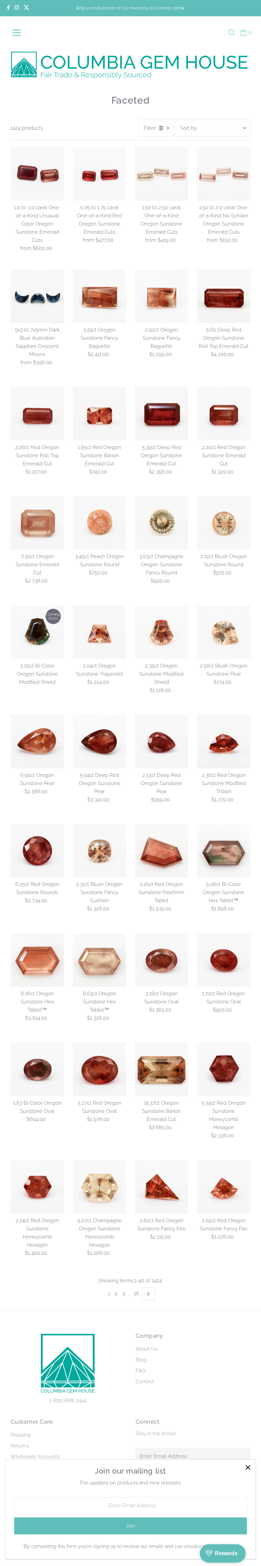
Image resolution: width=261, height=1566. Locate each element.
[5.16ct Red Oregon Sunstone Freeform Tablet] (162, 851)
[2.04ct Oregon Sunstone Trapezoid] (99, 632)
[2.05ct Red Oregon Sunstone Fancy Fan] (223, 1187)
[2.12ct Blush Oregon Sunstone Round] (223, 523)
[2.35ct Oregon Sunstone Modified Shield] (162, 632)
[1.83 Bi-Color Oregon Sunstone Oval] (37, 1069)
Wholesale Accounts (35, 1457)
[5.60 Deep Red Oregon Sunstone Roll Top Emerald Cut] (223, 296)
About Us (146, 1349)
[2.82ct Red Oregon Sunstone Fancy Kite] (162, 1187)
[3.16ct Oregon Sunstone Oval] (162, 960)
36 (136, 1294)
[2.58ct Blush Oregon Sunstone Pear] (223, 632)
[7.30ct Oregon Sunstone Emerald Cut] (37, 523)
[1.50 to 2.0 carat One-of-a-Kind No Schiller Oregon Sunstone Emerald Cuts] (223, 174)
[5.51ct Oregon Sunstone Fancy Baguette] (99, 296)
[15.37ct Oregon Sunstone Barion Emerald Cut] (162, 1069)
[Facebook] (8, 8)
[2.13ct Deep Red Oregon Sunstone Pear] (162, 741)
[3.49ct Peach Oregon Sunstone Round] (99, 523)
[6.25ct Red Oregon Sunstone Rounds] (37, 851)
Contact (145, 1381)
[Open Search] (232, 33)
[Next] (183, 8)
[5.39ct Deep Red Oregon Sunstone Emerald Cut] (162, 414)
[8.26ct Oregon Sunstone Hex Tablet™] (37, 960)
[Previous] (78, 8)
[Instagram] (17, 8)
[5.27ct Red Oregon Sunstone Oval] (99, 1069)
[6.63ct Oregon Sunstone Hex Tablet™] (99, 960)
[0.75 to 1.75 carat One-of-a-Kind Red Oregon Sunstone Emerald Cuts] (99, 174)
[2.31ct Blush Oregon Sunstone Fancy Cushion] (99, 851)
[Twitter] (26, 8)
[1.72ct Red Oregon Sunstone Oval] (223, 960)
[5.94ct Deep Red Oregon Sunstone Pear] (99, 741)
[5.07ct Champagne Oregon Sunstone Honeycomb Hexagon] (99, 1187)
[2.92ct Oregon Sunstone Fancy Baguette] (162, 296)
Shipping (21, 1435)
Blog (141, 1360)
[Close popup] (248, 1467)
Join (130, 1526)
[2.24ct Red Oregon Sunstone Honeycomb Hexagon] (37, 1187)
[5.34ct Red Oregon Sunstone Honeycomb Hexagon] (223, 1069)
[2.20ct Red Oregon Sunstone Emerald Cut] (223, 414)
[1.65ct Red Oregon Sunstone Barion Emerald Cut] (99, 414)
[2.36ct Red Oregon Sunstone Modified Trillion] (223, 741)
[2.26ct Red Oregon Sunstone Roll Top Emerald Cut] (37, 414)
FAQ (140, 1371)
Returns (20, 1446)
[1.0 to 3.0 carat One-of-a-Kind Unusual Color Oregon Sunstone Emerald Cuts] (37, 174)
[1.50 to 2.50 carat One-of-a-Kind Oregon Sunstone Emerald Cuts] (162, 174)
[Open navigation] (27, 32)
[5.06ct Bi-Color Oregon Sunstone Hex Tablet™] (223, 851)
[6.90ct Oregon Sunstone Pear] (37, 741)
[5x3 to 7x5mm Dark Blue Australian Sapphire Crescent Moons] (37, 296)
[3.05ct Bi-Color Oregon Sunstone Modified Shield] (37, 632)
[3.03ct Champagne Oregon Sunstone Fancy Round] (162, 523)
